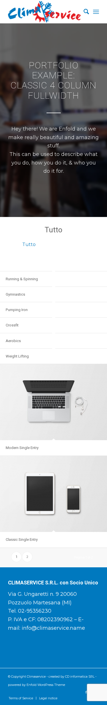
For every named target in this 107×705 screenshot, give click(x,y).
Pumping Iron (17, 309)
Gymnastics (15, 294)
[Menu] (96, 12)
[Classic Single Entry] (53, 494)
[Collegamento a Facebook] (86, 692)
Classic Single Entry (22, 539)
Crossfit (12, 325)
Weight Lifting (17, 356)
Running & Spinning (22, 279)
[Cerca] (83, 11)
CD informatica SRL (79, 676)
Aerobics (13, 341)
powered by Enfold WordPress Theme (36, 685)
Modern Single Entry (22, 447)
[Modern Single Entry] (53, 402)
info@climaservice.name (53, 628)
